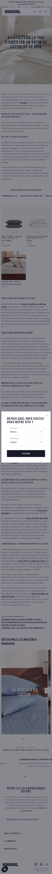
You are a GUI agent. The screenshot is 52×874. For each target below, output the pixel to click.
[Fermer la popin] (47, 415)
